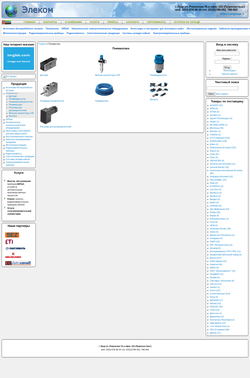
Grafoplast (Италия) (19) (221, 176)
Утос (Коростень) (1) (220, 326)
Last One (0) (215, 189)
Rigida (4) (214, 215)
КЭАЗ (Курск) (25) (218, 261)
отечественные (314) (220, 293)
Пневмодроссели (158, 75)
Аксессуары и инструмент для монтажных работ (157, 28)
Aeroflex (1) (215, 115)
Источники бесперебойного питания (23, 28)
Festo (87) (214, 154)
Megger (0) (215, 199)
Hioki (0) (214, 183)
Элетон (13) (215, 284)
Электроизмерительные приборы (171, 33)
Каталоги (132, 22)
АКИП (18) (215, 241)
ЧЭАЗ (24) (215, 310)
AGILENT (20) (216, 105)
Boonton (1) (215, 131)
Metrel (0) (214, 202)
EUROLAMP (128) (218, 141)
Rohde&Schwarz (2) (219, 219)
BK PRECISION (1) (218, 125)
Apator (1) (214, 121)
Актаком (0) (215, 248)
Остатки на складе (187, 22)
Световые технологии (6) (222, 281)
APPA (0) (214, 108)
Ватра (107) (215, 258)
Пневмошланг (102, 101)
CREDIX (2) (215, 135)
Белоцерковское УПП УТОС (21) (225, 251)
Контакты (50, 22)
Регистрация (229, 70)
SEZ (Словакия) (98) (219, 329)
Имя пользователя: (227, 50)
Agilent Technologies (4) (221, 118)
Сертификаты (156, 22)
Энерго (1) (215, 287)
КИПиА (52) (215, 303)
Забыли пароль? (230, 74)
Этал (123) (215, 290)
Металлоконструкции (14, 33)
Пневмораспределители (52, 101)
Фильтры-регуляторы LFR (107, 75)
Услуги (94, 22)
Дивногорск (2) (217, 316)
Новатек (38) (216, 264)
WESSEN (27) (216, 300)
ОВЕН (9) (214, 268)
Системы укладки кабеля (136, 33)
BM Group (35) (216, 128)
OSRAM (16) (216, 206)
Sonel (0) (214, 232)
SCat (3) (214, 222)
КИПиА (65, 28)
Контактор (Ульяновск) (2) (222, 320)
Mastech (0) (215, 196)
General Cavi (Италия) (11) (222, 164)
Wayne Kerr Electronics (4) (222, 235)
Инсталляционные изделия (202, 28)
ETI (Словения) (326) (220, 138)
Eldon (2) (214, 144)
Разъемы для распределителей (55, 127)
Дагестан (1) (216, 313)
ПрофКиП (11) (216, 274)
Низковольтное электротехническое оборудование (100, 28)
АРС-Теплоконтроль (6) (221, 245)
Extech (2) (214, 151)
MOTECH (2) (216, 193)
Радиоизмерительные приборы (46, 33)
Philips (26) (215, 212)
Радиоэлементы (75, 33)
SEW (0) (214, 225)
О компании (73, 22)
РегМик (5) (215, 277)
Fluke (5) (214, 157)
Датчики (44, 75)
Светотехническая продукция (103, 33)
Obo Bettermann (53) (219, 209)
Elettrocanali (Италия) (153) (223, 147)
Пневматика (52, 28)
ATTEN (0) (214, 112)
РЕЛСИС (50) (216, 307)
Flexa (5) (214, 297)
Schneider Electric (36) (220, 229)
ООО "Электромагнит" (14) (222, 271)
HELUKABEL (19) (218, 180)
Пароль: (227, 59)
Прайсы (112, 22)
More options (222, 94)
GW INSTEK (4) (217, 160)
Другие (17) (215, 333)
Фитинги (154, 99)
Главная (29, 22)
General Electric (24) (219, 167)
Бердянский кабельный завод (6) (226, 254)
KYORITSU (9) (216, 186)
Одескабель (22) (218, 323)
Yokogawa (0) (216, 238)
